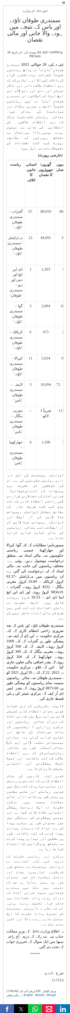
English (29, 995)
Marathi (40, 995)
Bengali (51, 995)
